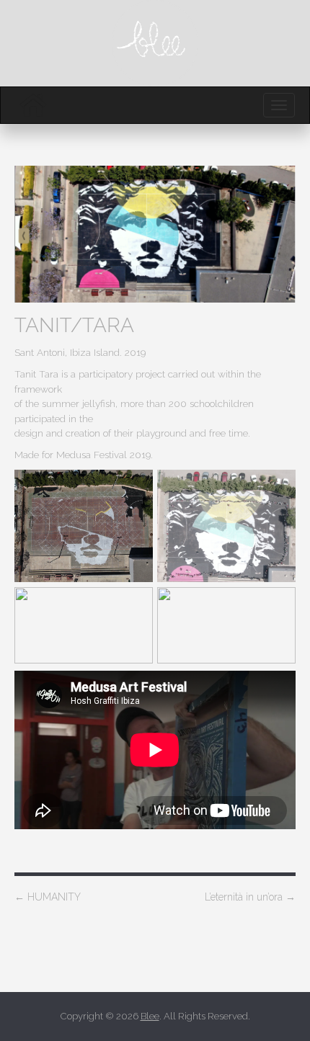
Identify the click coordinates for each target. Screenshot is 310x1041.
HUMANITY (47, 897)
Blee (150, 1016)
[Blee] (33, 105)
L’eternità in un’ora (250, 897)
